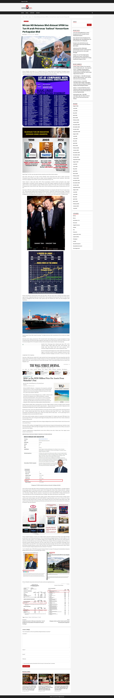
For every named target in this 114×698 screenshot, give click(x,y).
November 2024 (76, 154)
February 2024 (76, 175)
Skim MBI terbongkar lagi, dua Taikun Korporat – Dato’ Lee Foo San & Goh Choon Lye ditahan (82, 77)
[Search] (92, 13)
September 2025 (76, 131)
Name (24, 649)
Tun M (39, 617)
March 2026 (75, 117)
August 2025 (75, 134)
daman (74, 87)
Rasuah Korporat (76, 243)
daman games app (77, 94)
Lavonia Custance (77, 81)
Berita (22, 12)
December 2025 (76, 124)
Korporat (32, 12)
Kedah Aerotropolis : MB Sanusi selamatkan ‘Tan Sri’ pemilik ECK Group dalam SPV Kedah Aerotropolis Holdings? (33, 621)
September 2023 (76, 187)
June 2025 (75, 138)
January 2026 (76, 122)
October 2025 (76, 129)
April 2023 (75, 199)
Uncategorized (76, 248)
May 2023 (75, 196)
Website (24, 658)
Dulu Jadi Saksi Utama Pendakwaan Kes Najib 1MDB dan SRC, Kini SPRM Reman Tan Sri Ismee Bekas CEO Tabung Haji (82, 39)
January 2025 (76, 150)
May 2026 (75, 113)
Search (75, 21)
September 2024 (76, 159)
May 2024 (75, 168)
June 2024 (75, 166)
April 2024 (75, 171)
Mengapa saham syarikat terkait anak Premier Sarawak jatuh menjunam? (59, 621)
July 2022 (75, 208)
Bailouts (26, 617)
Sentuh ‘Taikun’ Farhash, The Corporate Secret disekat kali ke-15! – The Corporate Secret (82, 68)
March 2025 (75, 145)
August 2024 (75, 161)
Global (74, 227)
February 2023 (76, 203)
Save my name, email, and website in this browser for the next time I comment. (39, 663)
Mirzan (30, 617)
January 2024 (76, 178)
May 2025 (75, 141)
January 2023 (76, 206)
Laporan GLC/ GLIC (77, 234)
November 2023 (76, 182)
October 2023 (76, 185)
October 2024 (76, 157)
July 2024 (75, 164)
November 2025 (76, 127)
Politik (74, 241)
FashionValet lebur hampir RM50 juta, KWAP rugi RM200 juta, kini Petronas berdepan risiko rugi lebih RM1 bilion (62, 679)
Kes (25, 682)
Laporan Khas (26, 21)
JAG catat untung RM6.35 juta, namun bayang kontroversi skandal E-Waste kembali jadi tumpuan (81, 34)
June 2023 (75, 194)
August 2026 (75, 106)
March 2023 (75, 201)
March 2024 (75, 173)
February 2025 (76, 148)
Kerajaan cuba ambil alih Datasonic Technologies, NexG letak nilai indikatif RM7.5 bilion (81, 44)
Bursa (27, 12)
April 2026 (75, 115)
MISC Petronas (34, 617)
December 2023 (76, 180)
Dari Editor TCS (76, 220)
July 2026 (75, 108)
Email (23, 654)
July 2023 (75, 192)
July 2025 (75, 136)
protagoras (25, 34)
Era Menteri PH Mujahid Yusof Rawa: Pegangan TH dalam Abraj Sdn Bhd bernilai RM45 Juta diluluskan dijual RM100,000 (46, 679)
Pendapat (75, 239)
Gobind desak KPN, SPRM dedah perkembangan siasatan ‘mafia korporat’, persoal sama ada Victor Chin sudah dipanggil (29, 679)
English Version (76, 225)
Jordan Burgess (76, 76)
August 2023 (75, 189)
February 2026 (76, 120)
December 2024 (76, 152)
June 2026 (75, 110)
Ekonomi (38, 12)
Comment (24, 633)
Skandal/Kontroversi (77, 246)
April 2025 (75, 143)
